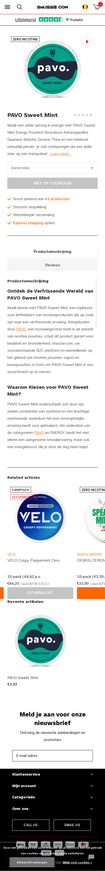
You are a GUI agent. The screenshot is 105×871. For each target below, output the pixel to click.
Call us (31, 825)
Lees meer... (60, 153)
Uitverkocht (40, 593)
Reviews (52, 265)
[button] (7, 7)
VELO (11, 554)
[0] (96, 7)
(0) (96, 115)
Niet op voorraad (52, 183)
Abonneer (78, 755)
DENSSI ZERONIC (90, 554)
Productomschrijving (52, 251)
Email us (72, 825)
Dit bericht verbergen (32, 862)
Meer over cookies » (77, 862)
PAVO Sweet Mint (22, 678)
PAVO (21, 329)
